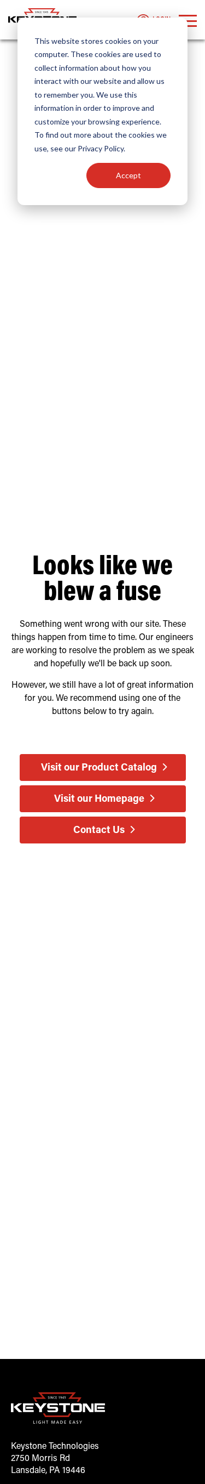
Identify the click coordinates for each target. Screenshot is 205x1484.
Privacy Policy (101, 148)
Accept (128, 175)
